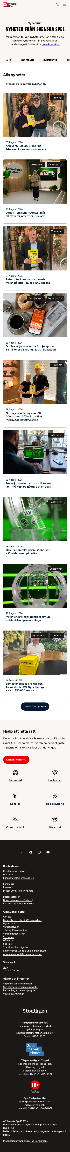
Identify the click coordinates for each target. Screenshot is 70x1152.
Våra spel (55, 827)
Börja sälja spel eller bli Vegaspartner (22, 920)
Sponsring (8, 937)
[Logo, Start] (9, 4)
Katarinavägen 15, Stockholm (18, 903)
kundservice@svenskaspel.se (18, 878)
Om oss (7, 916)
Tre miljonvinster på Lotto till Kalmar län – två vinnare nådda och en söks (28, 484)
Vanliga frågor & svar (14, 933)
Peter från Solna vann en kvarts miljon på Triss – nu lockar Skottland (28, 281)
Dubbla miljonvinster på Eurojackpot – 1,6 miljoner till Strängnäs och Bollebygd (31, 348)
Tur (5, 967)
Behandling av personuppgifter (19, 990)
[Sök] (57, 4)
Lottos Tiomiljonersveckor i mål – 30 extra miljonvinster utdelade (26, 214)
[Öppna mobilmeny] (64, 4)
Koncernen (27, 60)
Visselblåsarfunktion (13, 993)
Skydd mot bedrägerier (15, 947)
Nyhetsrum (9, 923)
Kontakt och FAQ (16, 759)
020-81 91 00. (39, 1036)
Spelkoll (15, 803)
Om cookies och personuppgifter (20, 987)
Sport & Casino (11, 970)
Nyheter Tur (50, 60)
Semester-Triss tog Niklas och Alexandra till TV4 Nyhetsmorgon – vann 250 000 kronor (26, 687)
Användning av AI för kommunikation (22, 954)
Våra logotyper (11, 926)
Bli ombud (15, 780)
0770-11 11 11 (9, 874)
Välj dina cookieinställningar (17, 983)
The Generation (38, 1141)
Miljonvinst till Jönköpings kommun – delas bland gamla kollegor (28, 618)
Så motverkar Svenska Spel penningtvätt (24, 950)
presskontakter (51, 44)
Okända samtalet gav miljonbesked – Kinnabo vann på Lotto (28, 551)
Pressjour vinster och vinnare (18, 890)
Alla (8, 60)
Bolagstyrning (55, 803)
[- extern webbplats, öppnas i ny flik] (22, 852)
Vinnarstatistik (15, 827)
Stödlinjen (45, 1032)
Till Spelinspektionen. (34, 1070)
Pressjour (8, 887)
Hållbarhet (55, 780)
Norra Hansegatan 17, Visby (17, 900)
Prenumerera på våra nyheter (24, 83)
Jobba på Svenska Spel (15, 930)
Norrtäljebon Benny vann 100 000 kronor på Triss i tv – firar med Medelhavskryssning (24, 416)
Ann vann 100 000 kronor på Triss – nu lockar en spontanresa (26, 147)
